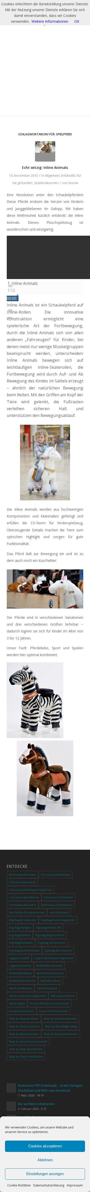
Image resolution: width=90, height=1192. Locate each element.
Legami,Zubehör (20, 965)
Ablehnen (45, 1160)
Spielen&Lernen (46, 182)
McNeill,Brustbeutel (49, 965)
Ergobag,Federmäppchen (58, 920)
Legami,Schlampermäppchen (54, 958)
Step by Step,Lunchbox (24, 1026)
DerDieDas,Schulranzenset (27, 912)
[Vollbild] (10, 318)
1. (23, 283)
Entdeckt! (68, 175)
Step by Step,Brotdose (24, 1018)
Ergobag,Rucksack (21, 942)
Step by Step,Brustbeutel (60, 1018)
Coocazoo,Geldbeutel (55, 874)
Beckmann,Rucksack (22, 874)
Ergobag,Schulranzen (52, 942)
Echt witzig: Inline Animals (45, 167)
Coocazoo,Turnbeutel (58, 897)
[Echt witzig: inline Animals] (45, 151)
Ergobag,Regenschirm (49, 935)
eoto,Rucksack (59, 912)
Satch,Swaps (17, 1003)
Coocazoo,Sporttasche (24, 897)
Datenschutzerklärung (48, 1185)
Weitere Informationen (50, 21)
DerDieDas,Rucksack (22, 905)
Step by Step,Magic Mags (60, 1026)
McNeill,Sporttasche (22, 981)
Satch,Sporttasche (63, 996)
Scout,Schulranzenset (53, 1011)
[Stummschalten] (10, 310)
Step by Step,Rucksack (24, 1034)
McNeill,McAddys (20, 973)
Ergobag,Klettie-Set (48, 927)
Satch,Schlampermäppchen (27, 996)
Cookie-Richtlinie (19, 1185)
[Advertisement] (45, 74)
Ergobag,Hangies (20, 927)
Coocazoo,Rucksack (22, 882)
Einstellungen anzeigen (45, 1174)
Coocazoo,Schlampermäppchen (30, 890)
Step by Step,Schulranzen (61, 1034)
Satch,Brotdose (50, 981)
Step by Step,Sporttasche (25, 1049)
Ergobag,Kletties (19, 935)
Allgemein (52, 175)
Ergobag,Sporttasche (58, 950)
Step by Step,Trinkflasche (26, 1056)
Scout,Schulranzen (21, 1011)
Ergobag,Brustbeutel (22, 920)
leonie (73, 182)
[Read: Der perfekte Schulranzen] (11, 1106)
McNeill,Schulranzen (50, 973)
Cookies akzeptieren (45, 1146)
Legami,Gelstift (19, 958)
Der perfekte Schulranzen (36, 1104)
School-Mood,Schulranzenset (49, 1003)
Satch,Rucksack (47, 988)
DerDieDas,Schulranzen (57, 905)
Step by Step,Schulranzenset (28, 1041)
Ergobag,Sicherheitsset (24, 950)
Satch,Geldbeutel (20, 988)
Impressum (75, 1185)
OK (76, 21)
